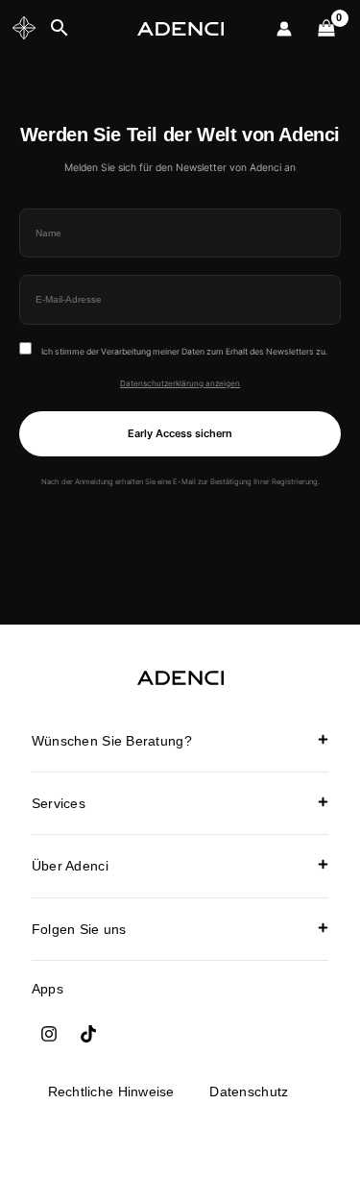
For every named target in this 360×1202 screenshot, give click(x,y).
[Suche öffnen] (59, 28)
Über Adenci (70, 865)
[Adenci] (180, 29)
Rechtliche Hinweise (111, 1091)
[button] (180, 741)
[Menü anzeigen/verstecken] (24, 28)
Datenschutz (248, 1091)
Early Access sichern (180, 433)
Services (58, 803)
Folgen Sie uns (79, 929)
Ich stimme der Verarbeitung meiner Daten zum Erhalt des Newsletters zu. (183, 351)
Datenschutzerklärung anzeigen (180, 383)
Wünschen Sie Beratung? (112, 740)
